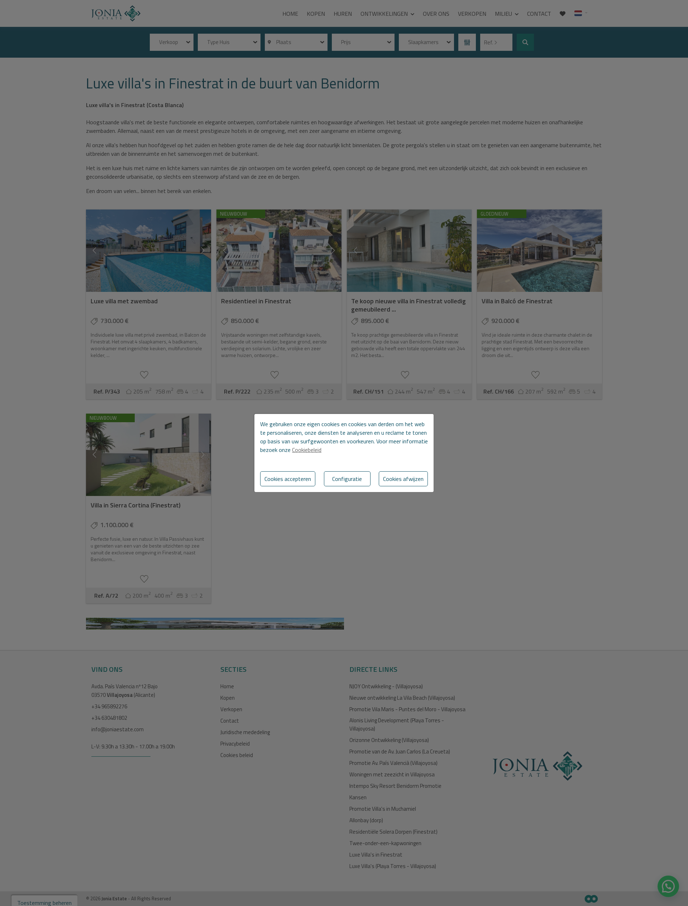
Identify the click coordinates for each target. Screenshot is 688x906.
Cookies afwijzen (403, 478)
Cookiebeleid (306, 449)
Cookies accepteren (287, 478)
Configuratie (347, 478)
